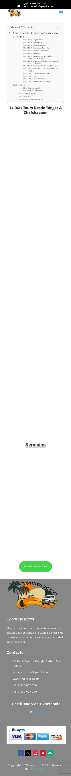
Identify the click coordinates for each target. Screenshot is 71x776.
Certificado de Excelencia (33, 99)
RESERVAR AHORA (35, 566)
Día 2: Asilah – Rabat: (35, 42)
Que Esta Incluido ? (35, 88)
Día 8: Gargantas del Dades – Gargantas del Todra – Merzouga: (43, 62)
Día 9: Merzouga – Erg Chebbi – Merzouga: (43, 66)
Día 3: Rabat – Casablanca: (37, 45)
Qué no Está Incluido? (35, 90)
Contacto (27, 96)
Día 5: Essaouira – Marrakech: (38, 51)
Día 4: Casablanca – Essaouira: (39, 48)
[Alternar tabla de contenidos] (56, 28)
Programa (20, 36)
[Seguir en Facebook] (21, 753)
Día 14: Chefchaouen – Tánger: (40, 82)
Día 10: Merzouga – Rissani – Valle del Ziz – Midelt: (44, 70)
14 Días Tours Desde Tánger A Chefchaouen (34, 33)
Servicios (20, 84)
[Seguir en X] (28, 753)
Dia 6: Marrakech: (34, 53)
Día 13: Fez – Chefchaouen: (38, 79)
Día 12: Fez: (33, 76)
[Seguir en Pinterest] (43, 753)
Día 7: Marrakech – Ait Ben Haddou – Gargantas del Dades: (41, 57)
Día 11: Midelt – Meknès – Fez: (39, 73)
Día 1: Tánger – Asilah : (36, 40)
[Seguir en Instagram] (35, 753)
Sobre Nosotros (30, 93)
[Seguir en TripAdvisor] (50, 753)
